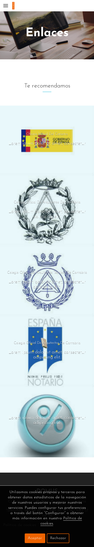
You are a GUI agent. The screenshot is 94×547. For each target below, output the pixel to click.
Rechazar (58, 538)
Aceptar (35, 538)
